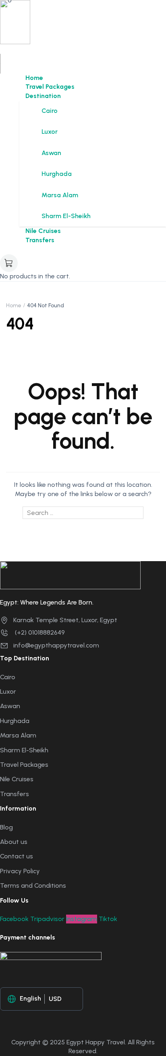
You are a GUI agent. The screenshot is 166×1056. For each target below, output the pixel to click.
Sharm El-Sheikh (66, 216)
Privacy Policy (20, 871)
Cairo (50, 110)
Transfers (39, 240)
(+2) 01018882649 (39, 632)
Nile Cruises (43, 231)
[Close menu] (0, 68)
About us (13, 842)
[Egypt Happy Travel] (15, 21)
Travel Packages (50, 86)
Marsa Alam (60, 195)
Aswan (51, 153)
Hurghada (57, 174)
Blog (6, 827)
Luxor (50, 131)
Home (34, 78)
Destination (43, 96)
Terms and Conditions (33, 885)
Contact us (16, 856)
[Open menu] (0, 58)
